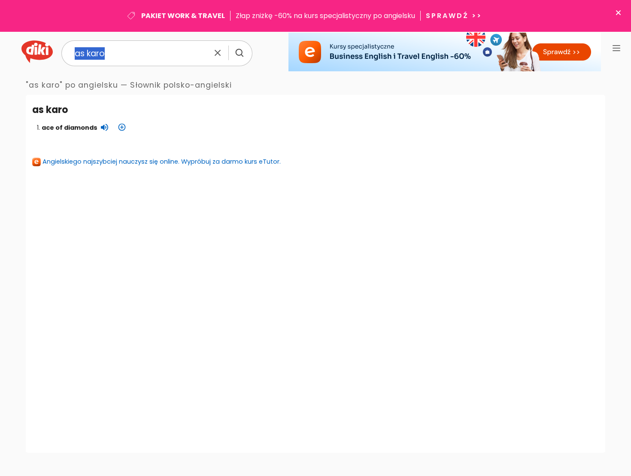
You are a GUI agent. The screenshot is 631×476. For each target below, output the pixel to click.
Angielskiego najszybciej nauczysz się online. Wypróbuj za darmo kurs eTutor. (161, 161)
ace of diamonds (69, 127)
